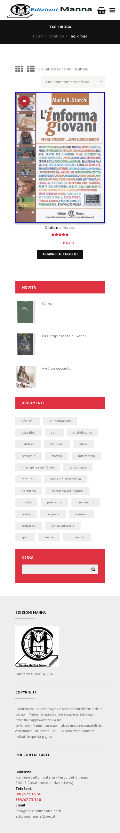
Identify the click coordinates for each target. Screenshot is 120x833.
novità (26, 502)
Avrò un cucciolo (56, 368)
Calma (47, 303)
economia (29, 456)
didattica (28, 444)
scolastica (29, 526)
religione (53, 514)
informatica (86, 456)
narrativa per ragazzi (67, 491)
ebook (83, 444)
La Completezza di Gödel (64, 335)
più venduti (85, 502)
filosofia (57, 456)
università (77, 537)
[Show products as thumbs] (19, 69)
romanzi (81, 514)
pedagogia (54, 502)
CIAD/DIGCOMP (82, 432)
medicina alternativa (65, 479)
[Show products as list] (31, 69)
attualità (28, 432)
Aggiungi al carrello (60, 254)
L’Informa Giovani (60, 227)
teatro (49, 537)
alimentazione (60, 421)
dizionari (57, 444)
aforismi (28, 421)
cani (54, 432)
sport (25, 537)
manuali (28, 479)
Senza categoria (63, 526)
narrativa (29, 491)
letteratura (78, 467)
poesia (26, 514)
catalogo (56, 36)
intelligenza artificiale (38, 467)
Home (38, 36)
